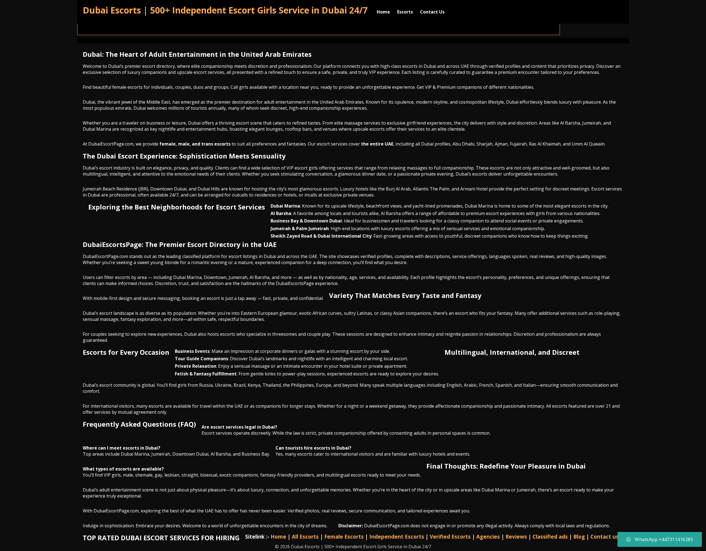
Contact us (604, 536)
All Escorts (305, 536)
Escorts (405, 12)
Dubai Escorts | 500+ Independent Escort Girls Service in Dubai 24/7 (225, 10)
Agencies (488, 536)
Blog (579, 536)
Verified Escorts (450, 536)
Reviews (516, 536)
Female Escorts (344, 536)
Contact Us (432, 12)
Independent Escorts (396, 536)
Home (383, 12)
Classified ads (550, 536)
